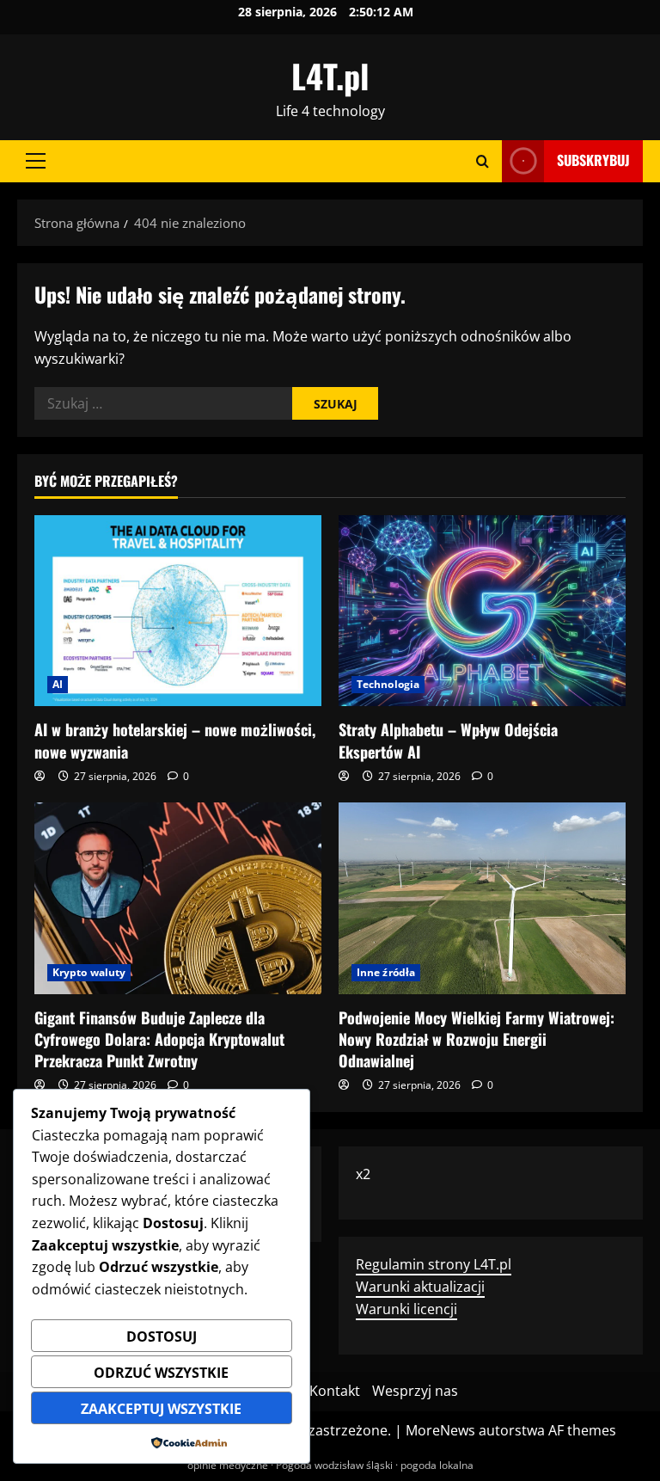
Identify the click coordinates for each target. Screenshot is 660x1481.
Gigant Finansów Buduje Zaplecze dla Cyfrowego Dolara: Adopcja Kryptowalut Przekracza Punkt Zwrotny (159, 1039)
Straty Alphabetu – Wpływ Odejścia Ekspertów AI (448, 740)
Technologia (388, 684)
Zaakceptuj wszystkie (161, 1408)
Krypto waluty (88, 972)
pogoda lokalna (437, 1465)
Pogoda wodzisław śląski (334, 1465)
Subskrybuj (593, 160)
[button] (35, 161)
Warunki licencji (406, 1309)
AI (57, 684)
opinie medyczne (227, 1465)
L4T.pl (330, 76)
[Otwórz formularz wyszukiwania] (482, 161)
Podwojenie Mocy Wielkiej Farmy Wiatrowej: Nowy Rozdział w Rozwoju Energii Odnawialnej (476, 1039)
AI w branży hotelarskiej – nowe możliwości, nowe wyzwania (174, 740)
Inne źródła (386, 972)
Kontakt (334, 1390)
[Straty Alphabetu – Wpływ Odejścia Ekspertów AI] (482, 611)
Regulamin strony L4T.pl (433, 1264)
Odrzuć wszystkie (161, 1372)
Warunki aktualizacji (420, 1286)
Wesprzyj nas (415, 1390)
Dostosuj (161, 1336)
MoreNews (440, 1430)
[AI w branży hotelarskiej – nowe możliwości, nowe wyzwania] (177, 611)
